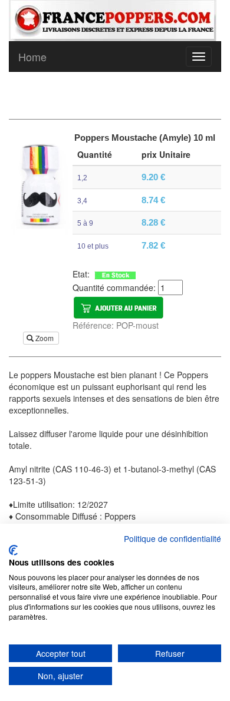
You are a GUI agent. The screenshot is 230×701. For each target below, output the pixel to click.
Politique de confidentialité (172, 538)
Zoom (44, 338)
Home (32, 56)
